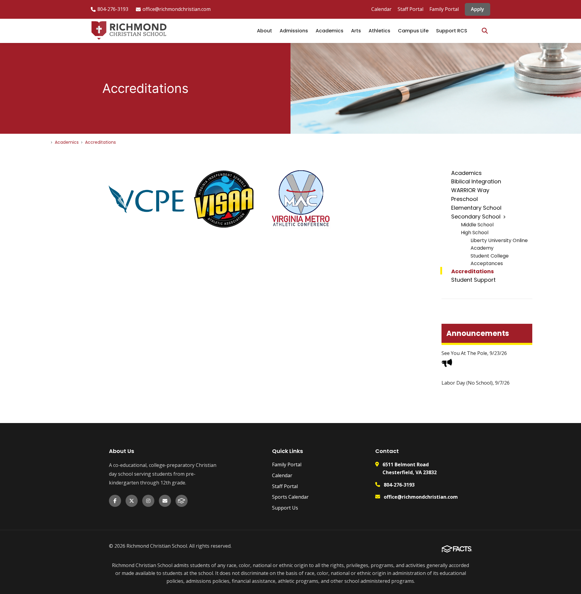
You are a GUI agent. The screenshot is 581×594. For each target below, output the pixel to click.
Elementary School (476, 208)
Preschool (464, 199)
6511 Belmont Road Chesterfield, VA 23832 (409, 468)
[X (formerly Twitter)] (132, 501)
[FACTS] (182, 501)
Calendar (381, 9)
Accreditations (472, 271)
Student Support (473, 280)
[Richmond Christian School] (128, 31)
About (264, 30)
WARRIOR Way (470, 190)
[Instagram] (148, 501)
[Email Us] (165, 501)
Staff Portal (410, 9)
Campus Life (413, 30)
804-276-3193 (112, 9)
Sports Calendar (290, 497)
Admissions (294, 30)
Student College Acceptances (490, 259)
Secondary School (476, 216)
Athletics (379, 30)
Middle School (477, 224)
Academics (329, 30)
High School (474, 232)
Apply (477, 9)
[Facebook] (115, 501)
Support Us (285, 507)
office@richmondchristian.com (177, 9)
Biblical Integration (476, 181)
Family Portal (444, 9)
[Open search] (484, 30)
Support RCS (451, 30)
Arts (356, 30)
